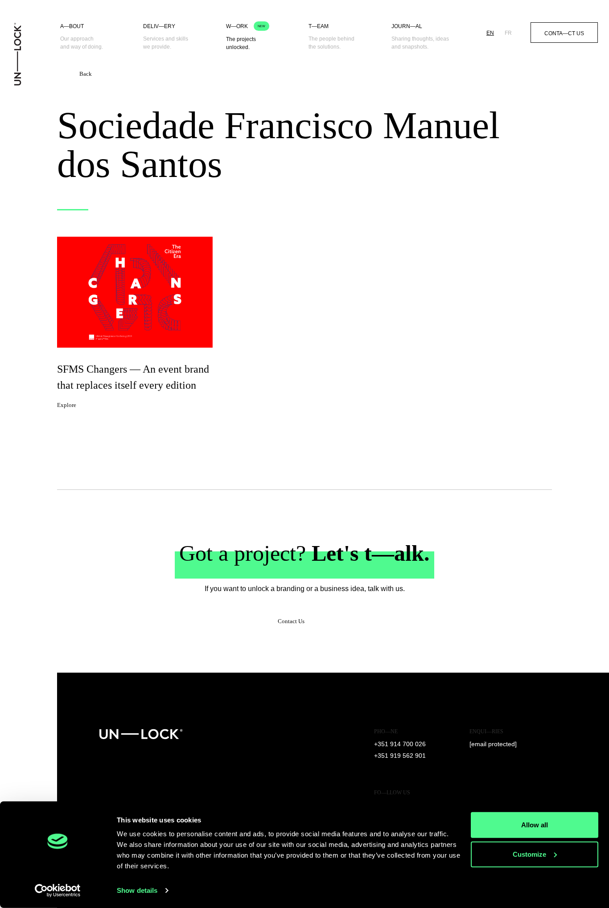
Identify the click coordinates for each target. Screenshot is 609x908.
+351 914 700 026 (400, 744)
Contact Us (291, 621)
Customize (529, 854)
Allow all (534, 825)
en (490, 33)
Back (85, 73)
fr (508, 33)
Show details (137, 890)
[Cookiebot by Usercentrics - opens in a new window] (58, 890)
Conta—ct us (564, 33)
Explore (66, 405)
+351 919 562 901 (400, 755)
